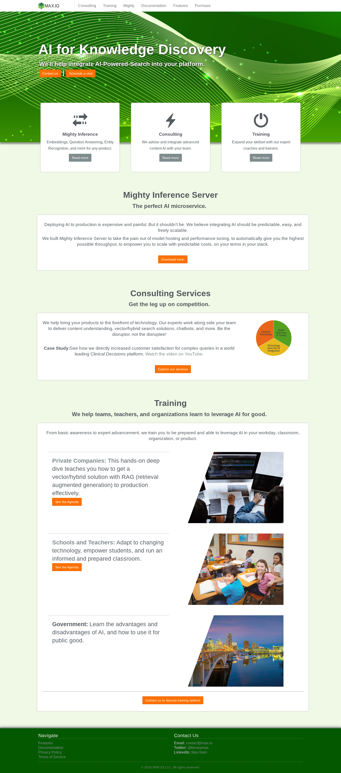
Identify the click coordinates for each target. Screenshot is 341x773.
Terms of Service (52, 757)
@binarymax (198, 748)
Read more (80, 158)
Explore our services (173, 369)
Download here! (172, 259)
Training (109, 6)
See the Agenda (67, 502)
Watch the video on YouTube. (174, 354)
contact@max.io (199, 743)
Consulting (87, 6)
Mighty (128, 6)
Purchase (203, 6)
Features (180, 6)
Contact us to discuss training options (172, 700)
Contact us (50, 73)
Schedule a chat (81, 73)
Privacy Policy (50, 752)
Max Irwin (199, 752)
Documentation (153, 6)
